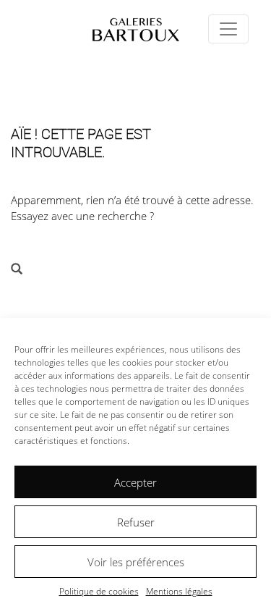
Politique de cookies (99, 591)
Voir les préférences (135, 562)
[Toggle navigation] (228, 28)
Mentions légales (179, 591)
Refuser (136, 522)
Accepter (135, 482)
